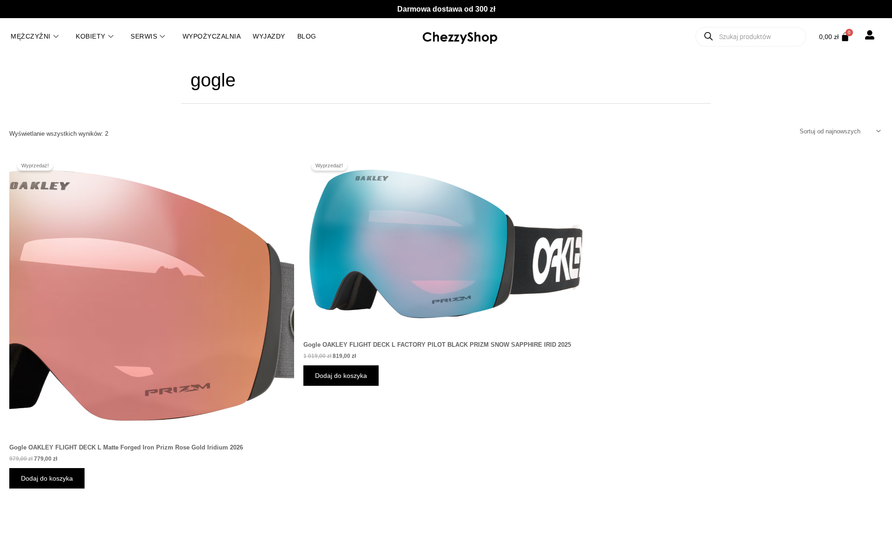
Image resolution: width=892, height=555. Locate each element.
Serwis (144, 36)
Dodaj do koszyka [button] (47, 478)
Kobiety (90, 36)
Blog (306, 36)
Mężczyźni (31, 36)
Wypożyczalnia (212, 36)
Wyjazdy (269, 36)
